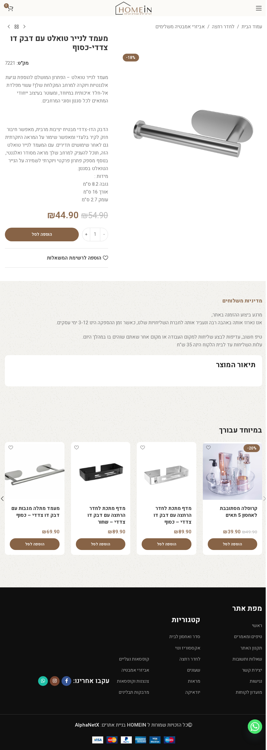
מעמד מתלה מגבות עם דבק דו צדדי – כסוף (35, 512)
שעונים (193, 670)
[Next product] (9, 27)
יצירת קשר (252, 670)
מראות (194, 681)
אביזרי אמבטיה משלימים (180, 26)
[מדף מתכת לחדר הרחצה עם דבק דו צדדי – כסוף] (166, 472)
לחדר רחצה (223, 26)
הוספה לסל (42, 234)
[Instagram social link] (55, 681)
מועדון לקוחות (249, 692)
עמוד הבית (252, 26)
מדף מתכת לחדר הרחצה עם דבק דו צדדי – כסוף (172, 515)
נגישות (256, 681)
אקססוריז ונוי (187, 648)
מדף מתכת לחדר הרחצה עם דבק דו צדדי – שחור (106, 515)
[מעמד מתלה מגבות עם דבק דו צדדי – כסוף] (34, 472)
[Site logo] (133, 7)
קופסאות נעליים (134, 659)
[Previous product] (24, 27)
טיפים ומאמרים (248, 636)
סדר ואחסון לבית (184, 636)
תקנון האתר (251, 648)
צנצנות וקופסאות (133, 681)
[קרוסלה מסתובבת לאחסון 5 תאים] (232, 472)
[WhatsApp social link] (43, 681)
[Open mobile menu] (258, 8)
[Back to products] (17, 27)
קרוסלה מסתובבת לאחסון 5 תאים (238, 512)
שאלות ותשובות (247, 659)
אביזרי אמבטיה (135, 670)
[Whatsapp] (255, 726)
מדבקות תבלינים (134, 692)
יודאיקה (192, 692)
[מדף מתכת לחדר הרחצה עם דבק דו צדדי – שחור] (101, 472)
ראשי (257, 625)
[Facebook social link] (66, 681)
